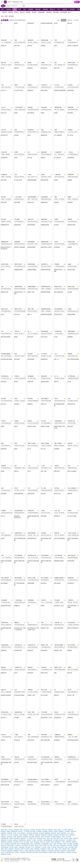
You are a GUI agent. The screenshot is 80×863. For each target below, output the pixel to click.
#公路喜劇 (47, 836)
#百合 (2, 843)
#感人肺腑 (56, 845)
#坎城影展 (18, 845)
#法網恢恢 (9, 842)
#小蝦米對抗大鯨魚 (10, 852)
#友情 (31, 842)
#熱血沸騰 (13, 843)
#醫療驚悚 (47, 833)
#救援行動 (75, 838)
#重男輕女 (31, 835)
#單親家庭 (45, 852)
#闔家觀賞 (25, 836)
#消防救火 (3, 836)
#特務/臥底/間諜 (71, 850)
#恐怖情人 (23, 833)
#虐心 (48, 838)
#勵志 (42, 836)
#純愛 (58, 833)
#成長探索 (23, 852)
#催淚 (72, 833)
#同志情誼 (3, 850)
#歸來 (66, 847)
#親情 (54, 843)
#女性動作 (68, 852)
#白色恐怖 (38, 829)
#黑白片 (60, 829)
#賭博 (58, 838)
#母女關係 (16, 838)
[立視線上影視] (3, 5)
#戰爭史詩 (37, 836)
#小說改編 (53, 847)
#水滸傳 (11, 847)
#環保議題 (9, 850)
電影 (6, 16)
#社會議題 (75, 845)
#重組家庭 (31, 850)
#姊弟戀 (66, 838)
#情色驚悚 (37, 847)
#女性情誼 (75, 843)
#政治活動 (35, 852)
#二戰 (18, 833)
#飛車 (64, 843)
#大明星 (48, 849)
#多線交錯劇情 (4, 847)
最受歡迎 (63, 20)
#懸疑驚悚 (3, 842)
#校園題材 (15, 850)
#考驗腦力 (7, 843)
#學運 (70, 838)
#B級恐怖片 (23, 838)
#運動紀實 (43, 850)
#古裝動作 (15, 835)
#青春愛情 (36, 849)
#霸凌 (52, 842)
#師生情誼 (44, 829)
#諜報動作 (61, 831)
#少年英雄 (9, 840)
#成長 (31, 843)
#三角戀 (65, 829)
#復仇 (41, 845)
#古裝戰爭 (67, 831)
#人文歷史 (43, 847)
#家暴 (55, 829)
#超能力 (16, 847)
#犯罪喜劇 (39, 838)
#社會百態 (29, 833)
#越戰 (2, 849)
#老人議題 (69, 843)
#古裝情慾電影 (45, 843)
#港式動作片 (62, 840)
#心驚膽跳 (38, 831)
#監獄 (56, 849)
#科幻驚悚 (31, 836)
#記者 (63, 836)
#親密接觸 (57, 842)
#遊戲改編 (21, 847)
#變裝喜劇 (3, 840)
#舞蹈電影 (63, 833)
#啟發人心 (21, 850)
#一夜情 (63, 842)
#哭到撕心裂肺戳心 (56, 836)
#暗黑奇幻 (74, 842)
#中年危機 (49, 845)
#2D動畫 (55, 831)
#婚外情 (11, 838)
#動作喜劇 (3, 845)
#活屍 (20, 835)
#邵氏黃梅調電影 (47, 840)
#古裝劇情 (45, 831)
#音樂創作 (25, 835)
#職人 (51, 843)
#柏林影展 (37, 835)
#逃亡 (52, 849)
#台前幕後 (41, 833)
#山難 (14, 836)
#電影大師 (50, 829)
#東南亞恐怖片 (11, 845)
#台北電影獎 (24, 845)
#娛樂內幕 (70, 829)
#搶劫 (66, 835)
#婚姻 (8, 831)
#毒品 (60, 849)
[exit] (2, 2)
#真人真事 (53, 838)
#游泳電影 (37, 850)
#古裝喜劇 (69, 845)
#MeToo (21, 842)
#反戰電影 (73, 849)
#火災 (32, 847)
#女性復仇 (40, 840)
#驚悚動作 (3, 831)
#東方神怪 (27, 849)
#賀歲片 (17, 852)
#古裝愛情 (31, 845)
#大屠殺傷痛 (62, 845)
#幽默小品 (3, 835)
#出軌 (2, 852)
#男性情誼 (9, 836)
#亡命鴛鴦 (29, 838)
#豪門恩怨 (29, 852)
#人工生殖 (9, 835)
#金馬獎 (50, 852)
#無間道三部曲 (66, 849)
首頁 (2, 16)
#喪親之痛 (15, 840)
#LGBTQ (10, 829)
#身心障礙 (32, 831)
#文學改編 (32, 829)
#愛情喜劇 (57, 850)
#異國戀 (50, 831)
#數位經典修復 (61, 852)
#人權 (68, 833)
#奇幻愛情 (15, 842)
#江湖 (73, 840)
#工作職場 (68, 836)
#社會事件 (74, 852)
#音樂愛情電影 (4, 838)
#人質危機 (26, 831)
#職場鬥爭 (53, 833)
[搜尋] (24, 6)
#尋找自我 (17, 849)
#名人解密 (26, 842)
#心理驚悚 (69, 840)
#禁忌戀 (48, 842)
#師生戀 (37, 845)
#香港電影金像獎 (24, 843)
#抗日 (61, 838)
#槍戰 (2, 829)
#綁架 (6, 829)
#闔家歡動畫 (22, 840)
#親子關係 (62, 835)
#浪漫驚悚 (16, 829)
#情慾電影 (3, 833)
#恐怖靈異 (26, 829)
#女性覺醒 (55, 840)
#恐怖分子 (29, 840)
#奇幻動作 (59, 843)
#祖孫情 (9, 854)
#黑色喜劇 (36, 842)
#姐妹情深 (56, 835)
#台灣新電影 (37, 843)
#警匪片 (34, 840)
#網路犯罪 (63, 850)
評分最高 (76, 20)
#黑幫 (18, 843)
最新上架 (70, 20)
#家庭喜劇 (35, 833)
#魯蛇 (75, 847)
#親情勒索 (19, 836)
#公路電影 (71, 847)
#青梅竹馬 (73, 831)
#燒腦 (21, 849)
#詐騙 (40, 852)
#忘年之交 (42, 842)
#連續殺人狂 (72, 835)
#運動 (6, 849)
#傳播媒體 (3, 854)
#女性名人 (20, 831)
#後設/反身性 (60, 847)
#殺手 (44, 838)
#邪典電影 (49, 835)
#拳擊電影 (68, 842)
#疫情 (31, 849)
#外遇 (14, 833)
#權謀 (48, 847)
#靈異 (54, 852)
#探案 (21, 829)
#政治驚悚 (27, 847)
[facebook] (73, 859)
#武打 (34, 838)
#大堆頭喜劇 (50, 850)
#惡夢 (44, 845)
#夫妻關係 (42, 849)
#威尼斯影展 (14, 831)
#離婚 (26, 850)
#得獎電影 (11, 849)
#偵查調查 (9, 833)
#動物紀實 (43, 835)
